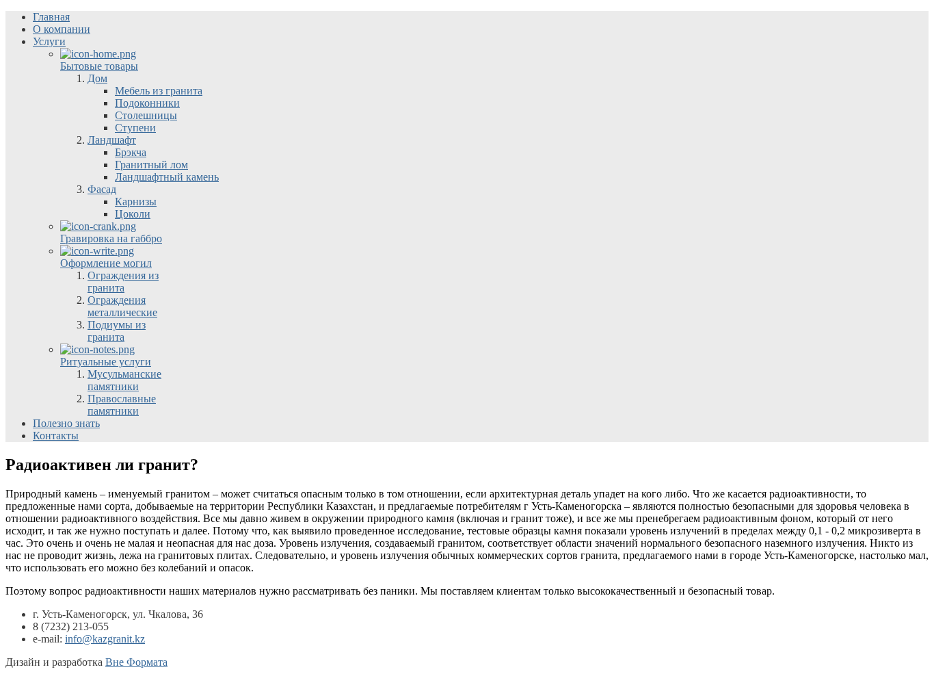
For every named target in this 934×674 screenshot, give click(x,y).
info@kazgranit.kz (105, 639)
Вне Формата (136, 662)
